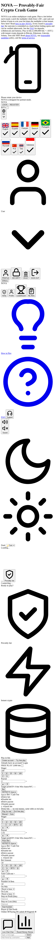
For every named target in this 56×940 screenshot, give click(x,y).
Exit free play (19, 811)
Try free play (21, 760)
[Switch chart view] (2, 581)
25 (11, 773)
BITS (16, 825)
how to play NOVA (23, 24)
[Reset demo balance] (22, 765)
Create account (8, 760)
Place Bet (6, 841)
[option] (5, 130)
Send (29, 935)
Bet (3, 789)
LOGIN (4, 105)
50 (15, 773)
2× (7, 776)
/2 (3, 776)
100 (20, 773)
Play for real (6, 811)
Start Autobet (7, 907)
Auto (12, 814)
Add (28, 938)
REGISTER (14, 105)
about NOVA (30, 35)
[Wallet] (8, 107)
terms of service (28, 38)
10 (6, 773)
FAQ (32, 28)
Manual (5, 814)
